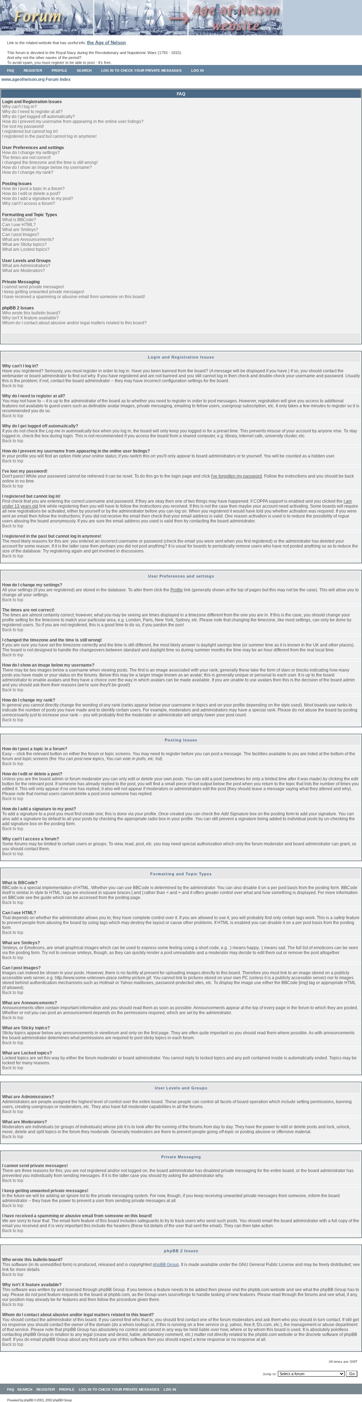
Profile (59, 70)
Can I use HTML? (19, 224)
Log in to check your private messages (141, 70)
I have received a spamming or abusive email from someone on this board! (73, 296)
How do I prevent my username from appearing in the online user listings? (73, 121)
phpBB (28, 1400)
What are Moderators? (23, 270)
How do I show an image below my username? (47, 167)
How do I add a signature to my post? (37, 198)
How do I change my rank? (27, 172)
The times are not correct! (26, 157)
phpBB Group (166, 1264)
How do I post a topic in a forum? (33, 188)
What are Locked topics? (25, 249)
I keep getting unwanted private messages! (43, 291)
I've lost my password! (23, 126)
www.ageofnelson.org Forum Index (36, 79)
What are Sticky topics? (24, 244)
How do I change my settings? (31, 152)
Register (33, 70)
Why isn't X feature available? (30, 317)
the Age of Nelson (106, 42)
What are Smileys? (20, 229)
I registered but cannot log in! (30, 131)
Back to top (12, 385)
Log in (197, 70)
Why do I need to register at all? (32, 111)
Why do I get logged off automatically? (38, 116)
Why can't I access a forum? (28, 203)
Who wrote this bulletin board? (31, 312)
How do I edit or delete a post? (31, 193)
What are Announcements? (28, 239)
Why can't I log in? (19, 106)
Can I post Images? (20, 234)
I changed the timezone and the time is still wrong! (50, 162)
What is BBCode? (19, 219)
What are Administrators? (26, 265)
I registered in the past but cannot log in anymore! (49, 136)
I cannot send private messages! (33, 286)
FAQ (10, 70)
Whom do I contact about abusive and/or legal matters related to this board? (74, 322)
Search (84, 70)
